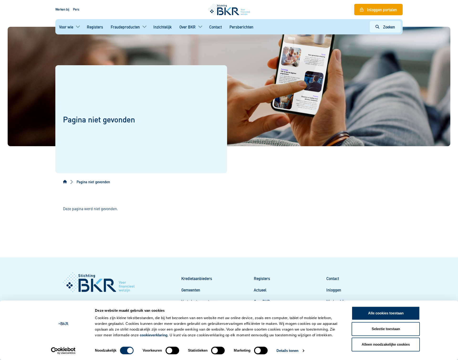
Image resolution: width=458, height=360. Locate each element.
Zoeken (389, 26)
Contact (215, 26)
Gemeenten (190, 289)
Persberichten (241, 26)
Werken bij (62, 9)
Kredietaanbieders (196, 278)
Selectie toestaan (386, 329)
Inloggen (333, 289)
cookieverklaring (153, 335)
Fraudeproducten (125, 26)
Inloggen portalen (382, 9)
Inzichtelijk (162, 26)
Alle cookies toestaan (386, 313)
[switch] (172, 350)
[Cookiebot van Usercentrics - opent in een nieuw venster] (63, 350)
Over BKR (187, 26)
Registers (95, 26)
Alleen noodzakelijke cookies (386, 344)
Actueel (260, 289)
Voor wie (66, 26)
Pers (76, 9)
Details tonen (287, 351)
